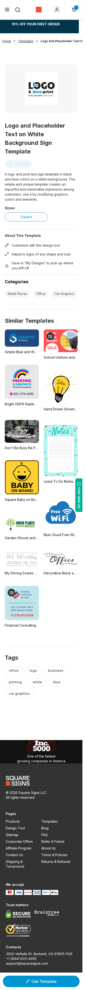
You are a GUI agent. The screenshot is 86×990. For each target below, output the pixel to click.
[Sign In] (57, 9)
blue (56, 682)
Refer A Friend (52, 841)
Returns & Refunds (55, 862)
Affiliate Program (19, 848)
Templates (49, 821)
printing (15, 682)
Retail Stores (17, 294)
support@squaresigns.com (27, 963)
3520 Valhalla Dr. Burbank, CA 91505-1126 (39, 954)
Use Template (44, 981)
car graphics (19, 693)
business (55, 670)
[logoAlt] (41, 780)
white (37, 682)
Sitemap (12, 835)
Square (26, 217)
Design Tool (15, 828)
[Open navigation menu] (7, 9)
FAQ (44, 835)
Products (13, 821)
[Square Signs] (38, 9)
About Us (48, 848)
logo (33, 670)
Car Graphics (64, 294)
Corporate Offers (19, 841)
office (14, 670)
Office (41, 294)
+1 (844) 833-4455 (21, 958)
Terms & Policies (54, 855)
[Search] (18, 10)
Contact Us (14, 855)
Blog (44, 828)
